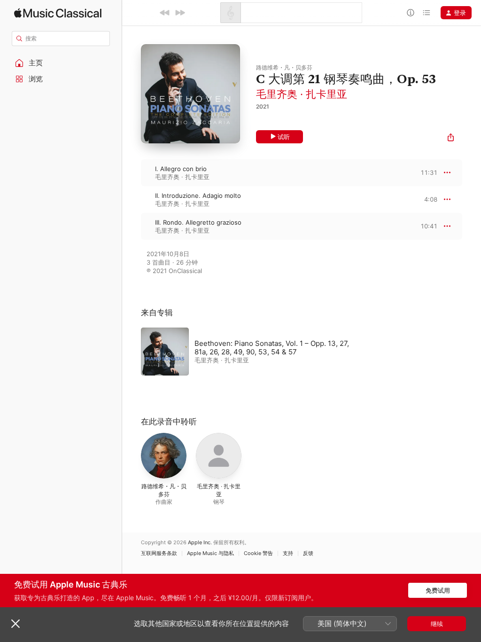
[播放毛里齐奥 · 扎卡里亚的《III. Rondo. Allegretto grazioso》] (131, 226)
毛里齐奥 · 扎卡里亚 (301, 94)
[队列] (426, 12)
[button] (61, 63)
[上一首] (164, 12)
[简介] (410, 12)
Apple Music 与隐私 (210, 553)
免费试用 (438, 590)
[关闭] (15, 623)
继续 (437, 623)
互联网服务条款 (159, 553)
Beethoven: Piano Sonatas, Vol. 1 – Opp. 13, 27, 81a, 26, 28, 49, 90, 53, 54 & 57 (271, 347)
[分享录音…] (451, 138)
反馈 (308, 553)
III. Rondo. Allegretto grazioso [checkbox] (198, 222)
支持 (288, 553)
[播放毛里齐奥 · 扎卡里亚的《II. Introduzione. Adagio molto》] (131, 199)
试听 (284, 137)
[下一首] (179, 12)
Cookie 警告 (258, 553)
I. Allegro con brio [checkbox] (181, 168)
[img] (57, 13)
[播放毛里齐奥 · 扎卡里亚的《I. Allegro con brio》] (131, 172)
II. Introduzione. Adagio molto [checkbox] (198, 195)
